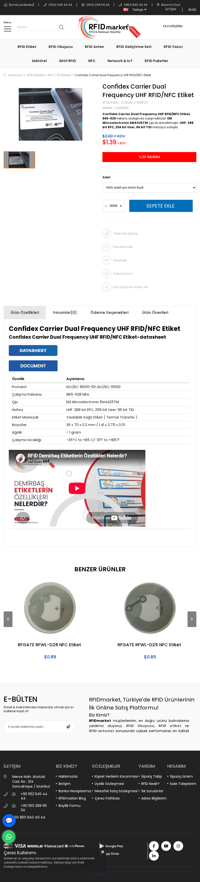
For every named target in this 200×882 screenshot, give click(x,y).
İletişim (64, 784)
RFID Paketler (156, 60)
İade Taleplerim (183, 784)
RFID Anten (94, 46)
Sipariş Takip (151, 776)
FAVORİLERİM (172, 26)
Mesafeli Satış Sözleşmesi (116, 791)
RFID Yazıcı (173, 46)
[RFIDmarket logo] (107, 27)
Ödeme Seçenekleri (109, 312)
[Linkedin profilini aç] (154, 856)
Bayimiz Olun (170, 4)
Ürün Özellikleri (25, 312)
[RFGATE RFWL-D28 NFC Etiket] (50, 608)
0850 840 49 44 (135, 4)
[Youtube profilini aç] (166, 846)
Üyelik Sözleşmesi (109, 784)
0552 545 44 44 (60, 4)
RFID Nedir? (150, 784)
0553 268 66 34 (98, 4)
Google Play (114, 846)
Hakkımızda (68, 776)
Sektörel (39, 60)
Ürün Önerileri (155, 312)
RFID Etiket (27, 46)
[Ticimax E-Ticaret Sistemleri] (100, 875)
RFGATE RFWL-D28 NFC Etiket (49, 645)
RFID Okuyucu (61, 46)
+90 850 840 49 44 (28, 817)
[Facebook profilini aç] (154, 846)
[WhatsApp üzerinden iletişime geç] (8, 836)
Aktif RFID (67, 60)
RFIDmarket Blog (72, 798)
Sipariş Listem (181, 776)
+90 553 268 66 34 (34, 807)
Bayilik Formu (69, 805)
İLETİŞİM (170, 9)
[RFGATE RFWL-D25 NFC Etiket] (150, 608)
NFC (91, 60)
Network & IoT (120, 60)
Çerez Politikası (107, 798)
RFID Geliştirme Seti (133, 46)
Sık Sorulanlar (152, 791)
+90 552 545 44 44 (34, 796)
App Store (111, 854)
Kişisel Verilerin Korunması (116, 776)
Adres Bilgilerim (154, 798)
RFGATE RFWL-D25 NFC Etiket (149, 645)
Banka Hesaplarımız (75, 791)
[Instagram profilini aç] (178, 846)
